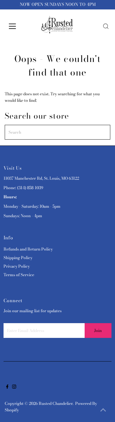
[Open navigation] (17, 26)
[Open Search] (106, 26)
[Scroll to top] (103, 410)
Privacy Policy (17, 266)
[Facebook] (7, 387)
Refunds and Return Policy (28, 249)
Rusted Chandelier (56, 403)
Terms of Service (19, 275)
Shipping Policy (18, 258)
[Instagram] (14, 387)
